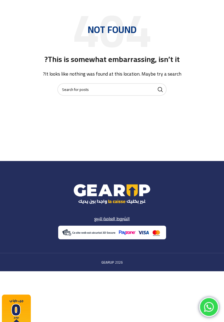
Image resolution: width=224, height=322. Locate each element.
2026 (112, 262)
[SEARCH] (160, 89)
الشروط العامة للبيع (112, 218)
